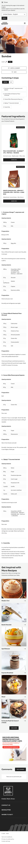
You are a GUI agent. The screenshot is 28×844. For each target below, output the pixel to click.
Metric (5, 82)
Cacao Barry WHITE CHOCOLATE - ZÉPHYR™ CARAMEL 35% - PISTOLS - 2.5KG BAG (18, 513)
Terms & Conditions (7, 837)
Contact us (6, 805)
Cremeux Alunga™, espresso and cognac (13, 89)
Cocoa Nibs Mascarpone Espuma (13, 99)
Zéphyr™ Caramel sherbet (11, 103)
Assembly (7, 107)
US (11, 82)
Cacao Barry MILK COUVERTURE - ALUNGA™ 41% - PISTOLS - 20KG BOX (16, 271)
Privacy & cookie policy (8, 839)
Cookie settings (6, 841)
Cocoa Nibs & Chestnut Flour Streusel (12, 94)
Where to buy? (7, 814)
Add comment (20, 769)
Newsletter (6, 810)
